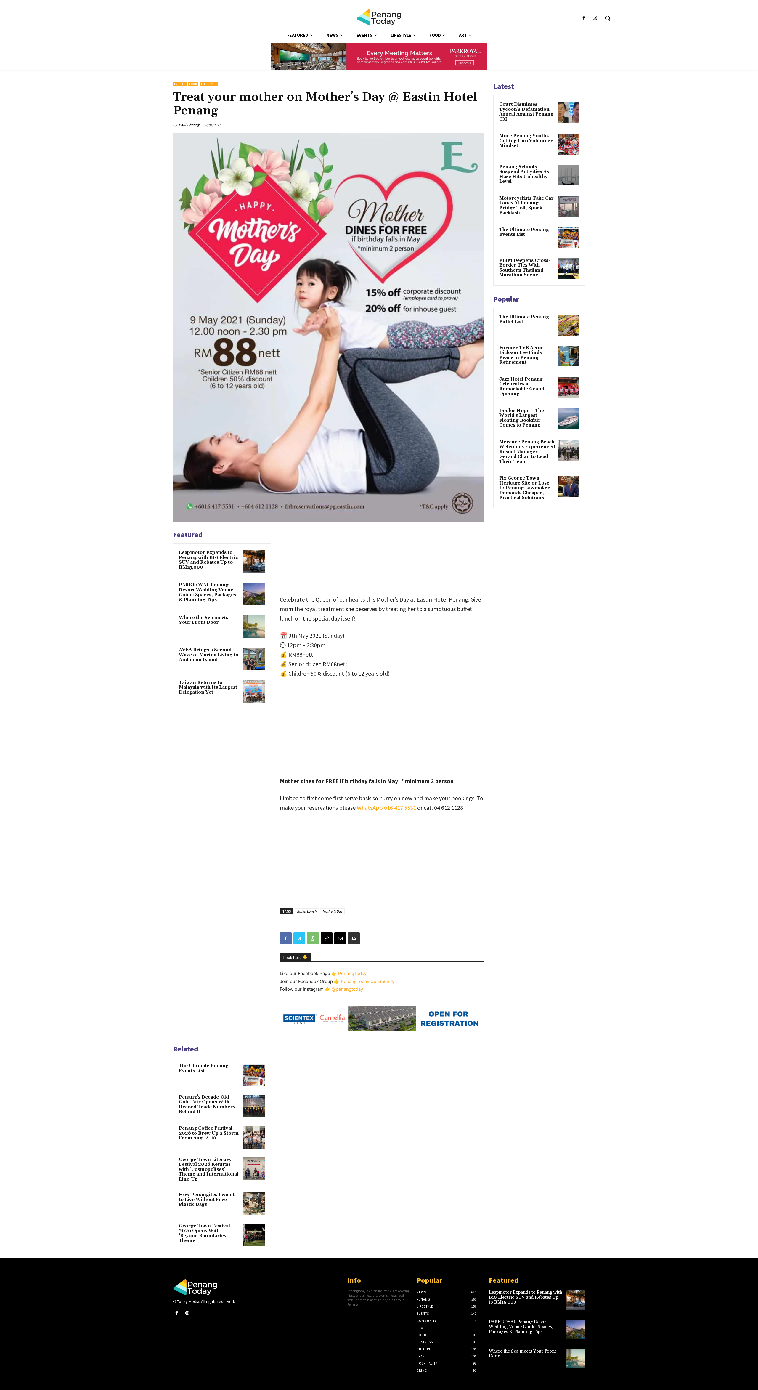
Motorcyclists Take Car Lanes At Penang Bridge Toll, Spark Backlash (526, 205)
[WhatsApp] (313, 938)
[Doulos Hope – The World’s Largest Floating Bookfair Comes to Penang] (568, 418)
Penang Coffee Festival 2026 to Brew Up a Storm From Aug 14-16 (209, 1133)
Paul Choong (189, 124)
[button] (607, 18)
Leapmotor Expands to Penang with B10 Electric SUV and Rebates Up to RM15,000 (208, 560)
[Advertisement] (382, 559)
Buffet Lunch (307, 911)
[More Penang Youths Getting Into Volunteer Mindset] (568, 144)
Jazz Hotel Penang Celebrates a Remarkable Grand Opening (521, 386)
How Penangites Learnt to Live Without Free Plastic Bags (207, 1199)
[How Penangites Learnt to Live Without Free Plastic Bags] (254, 1203)
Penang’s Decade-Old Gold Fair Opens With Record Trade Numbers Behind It (207, 1104)
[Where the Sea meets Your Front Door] (254, 626)
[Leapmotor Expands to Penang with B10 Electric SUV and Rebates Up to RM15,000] (254, 561)
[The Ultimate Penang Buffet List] (568, 325)
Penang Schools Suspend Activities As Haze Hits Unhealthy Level (524, 174)
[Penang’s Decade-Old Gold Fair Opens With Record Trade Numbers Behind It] (254, 1106)
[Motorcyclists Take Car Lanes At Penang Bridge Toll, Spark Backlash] (568, 206)
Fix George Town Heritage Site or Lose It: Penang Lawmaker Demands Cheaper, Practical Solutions (524, 488)
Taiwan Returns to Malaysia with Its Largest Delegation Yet (208, 687)
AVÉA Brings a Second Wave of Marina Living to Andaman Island (208, 655)
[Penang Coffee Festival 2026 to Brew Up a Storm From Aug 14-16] (254, 1137)
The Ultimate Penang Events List (204, 1068)
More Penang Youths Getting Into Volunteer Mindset (526, 140)
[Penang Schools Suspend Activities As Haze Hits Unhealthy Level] (568, 175)
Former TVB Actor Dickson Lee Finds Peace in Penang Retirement (521, 355)
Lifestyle (208, 84)
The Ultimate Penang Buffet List (524, 319)
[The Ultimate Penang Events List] (254, 1075)
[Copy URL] (327, 938)
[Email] (340, 938)
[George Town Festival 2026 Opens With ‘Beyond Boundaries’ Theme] (254, 1235)
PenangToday (352, 973)
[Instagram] (595, 18)
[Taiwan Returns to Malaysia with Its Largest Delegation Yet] (254, 691)
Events (179, 84)
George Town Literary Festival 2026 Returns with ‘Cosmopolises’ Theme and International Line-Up (208, 1169)
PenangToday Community (367, 981)
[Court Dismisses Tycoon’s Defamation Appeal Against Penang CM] (568, 112)
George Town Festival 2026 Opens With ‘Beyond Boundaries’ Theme (204, 1233)
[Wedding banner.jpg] (379, 56)
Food (193, 84)
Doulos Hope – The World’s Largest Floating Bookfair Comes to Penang (521, 418)
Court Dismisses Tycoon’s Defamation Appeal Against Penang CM (526, 112)
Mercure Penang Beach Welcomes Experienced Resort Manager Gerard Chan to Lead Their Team (527, 451)
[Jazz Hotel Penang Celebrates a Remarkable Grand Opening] (568, 387)
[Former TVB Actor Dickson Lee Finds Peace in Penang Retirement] (568, 356)
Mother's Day (332, 911)
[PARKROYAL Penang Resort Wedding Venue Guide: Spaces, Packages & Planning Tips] (254, 594)
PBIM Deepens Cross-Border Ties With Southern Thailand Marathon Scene (524, 268)
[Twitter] (299, 938)
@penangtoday (347, 989)
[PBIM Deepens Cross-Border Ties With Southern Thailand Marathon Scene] (568, 268)
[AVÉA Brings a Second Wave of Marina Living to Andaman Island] (254, 659)
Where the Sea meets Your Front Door (203, 620)
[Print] (354, 938)
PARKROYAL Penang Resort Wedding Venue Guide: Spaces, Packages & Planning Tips (207, 592)
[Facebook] (584, 18)
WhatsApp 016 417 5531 (386, 807)
